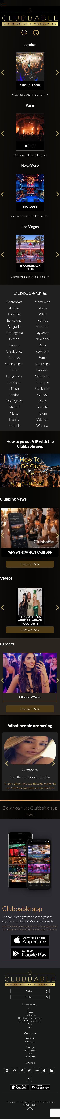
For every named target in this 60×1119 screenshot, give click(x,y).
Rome (42, 357)
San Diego (42, 364)
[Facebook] (22, 1070)
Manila (14, 419)
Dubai (14, 370)
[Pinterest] (29, 1079)
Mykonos (42, 333)
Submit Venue (30, 1050)
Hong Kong (14, 376)
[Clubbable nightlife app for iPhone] (30, 945)
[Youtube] (14, 1070)
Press (30, 1024)
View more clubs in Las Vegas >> (30, 276)
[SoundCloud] (36, 1070)
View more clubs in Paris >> (30, 155)
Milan (42, 314)
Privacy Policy (38, 1102)
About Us (30, 1038)
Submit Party (30, 1057)
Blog (30, 1009)
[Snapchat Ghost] (44, 1070)
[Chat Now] (36, 32)
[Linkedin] (51, 1070)
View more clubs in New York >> (30, 216)
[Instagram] (7, 1070)
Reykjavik (42, 351)
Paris (30, 105)
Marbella (14, 425)
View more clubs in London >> (30, 94)
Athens (14, 308)
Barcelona (14, 320)
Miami (42, 308)
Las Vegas (30, 226)
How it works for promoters (30, 1018)
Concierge (30, 1047)
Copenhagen (14, 364)
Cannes (14, 345)
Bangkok (14, 314)
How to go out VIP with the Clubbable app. (30, 444)
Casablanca (14, 351)
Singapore (42, 376)
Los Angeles (14, 401)
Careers (7, 644)
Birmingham (14, 333)
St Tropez (42, 382)
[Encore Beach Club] (30, 249)
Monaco (42, 320)
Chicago (14, 357)
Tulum (42, 413)
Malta (14, 413)
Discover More (30, 564)
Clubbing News (13, 499)
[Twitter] (29, 1070)
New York (30, 166)
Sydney (42, 395)
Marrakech (42, 302)
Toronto (42, 407)
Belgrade (14, 326)
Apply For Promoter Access (30, 1021)
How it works (30, 1015)
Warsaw (42, 425)
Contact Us (30, 1041)
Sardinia (42, 370)
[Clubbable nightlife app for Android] (30, 958)
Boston (14, 339)
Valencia (42, 419)
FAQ (30, 1027)
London (30, 44)
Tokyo (42, 401)
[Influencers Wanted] (30, 673)
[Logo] (30, 17)
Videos (6, 578)
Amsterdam (14, 302)
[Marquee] (30, 188)
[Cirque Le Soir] (30, 67)
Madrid (14, 407)
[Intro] (30, 1110)
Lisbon (14, 388)
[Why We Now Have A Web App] (30, 528)
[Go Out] (24, 32)
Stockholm (42, 388)
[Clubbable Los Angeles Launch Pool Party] (30, 602)
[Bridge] (30, 127)
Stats (30, 1053)
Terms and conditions (17, 1102)
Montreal (42, 326)
